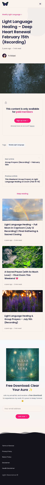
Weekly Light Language (11, 14)
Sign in (32, 126)
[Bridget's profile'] (4, 56)
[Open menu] (40, 3)
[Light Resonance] (5, 3)
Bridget (13, 56)
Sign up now (21, 120)
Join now (21, 416)
